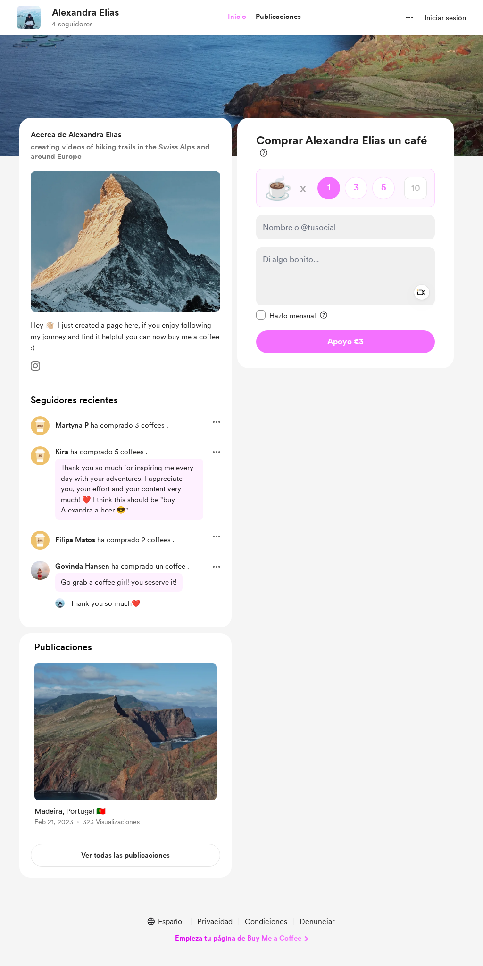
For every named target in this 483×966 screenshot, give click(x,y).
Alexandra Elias (85, 12)
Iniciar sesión (445, 18)
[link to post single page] (125, 746)
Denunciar (317, 921)
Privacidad (215, 921)
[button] (237, 17)
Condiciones (266, 921)
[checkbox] (286, 315)
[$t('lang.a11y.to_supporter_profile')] (60, 603)
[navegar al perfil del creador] (29, 17)
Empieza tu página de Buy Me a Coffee (238, 938)
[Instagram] (35, 366)
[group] (125, 746)
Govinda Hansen (82, 566)
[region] (345, 243)
